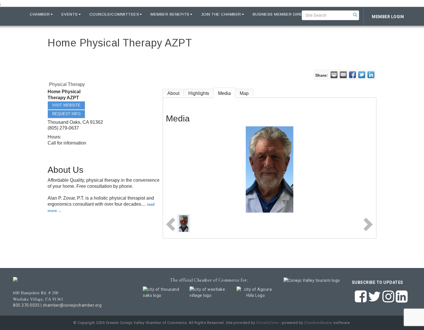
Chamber (40, 14)
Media (224, 93)
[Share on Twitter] (361, 74)
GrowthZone (267, 322)
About (173, 93)
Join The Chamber (221, 14)
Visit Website (66, 105)
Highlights (198, 93)
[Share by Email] (343, 74)
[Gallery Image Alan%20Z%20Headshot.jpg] (183, 223)
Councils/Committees (114, 14)
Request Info (66, 114)
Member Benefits (170, 14)
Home (15, 14)
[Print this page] (334, 74)
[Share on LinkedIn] (370, 74)
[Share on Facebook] (352, 74)
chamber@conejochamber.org (72, 305)
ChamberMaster (318, 322)
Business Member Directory (285, 14)
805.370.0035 (26, 305)
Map (244, 93)
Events (69, 14)
